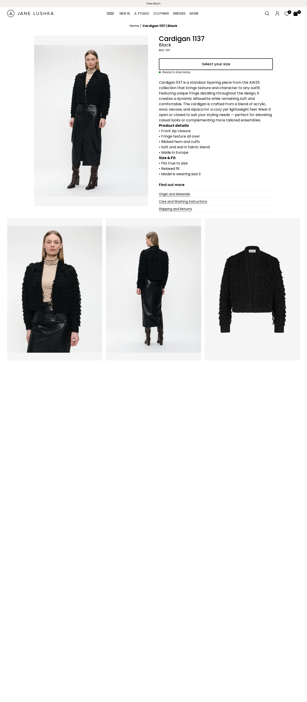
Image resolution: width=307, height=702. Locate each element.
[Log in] (277, 13)
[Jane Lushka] (30, 13)
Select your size (216, 64)
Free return (153, 3)
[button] (110, 13)
